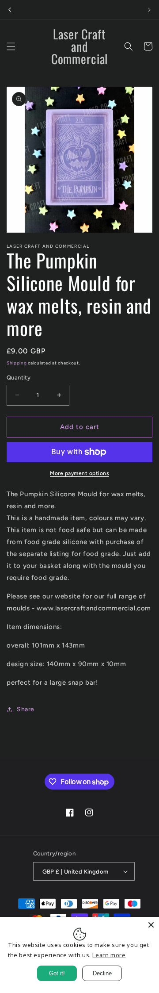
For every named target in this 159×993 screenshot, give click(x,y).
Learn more (108, 955)
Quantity (18, 377)
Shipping (17, 363)
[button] (11, 46)
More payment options (79, 473)
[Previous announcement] (9, 9)
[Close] (151, 924)
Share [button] (25, 709)
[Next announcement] (149, 9)
